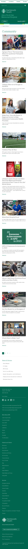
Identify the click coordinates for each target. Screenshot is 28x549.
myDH (3, 468)
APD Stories (5, 368)
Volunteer (4, 435)
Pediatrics (4, 508)
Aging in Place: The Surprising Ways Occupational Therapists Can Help (12, 53)
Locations (11, 1)
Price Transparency (6, 539)
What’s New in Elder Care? (11, 338)
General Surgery (5, 488)
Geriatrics (4, 490)
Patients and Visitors (7, 442)
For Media (5, 366)
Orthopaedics (4, 503)
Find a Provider (5, 460)
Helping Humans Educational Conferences (12, 376)
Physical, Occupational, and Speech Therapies (11, 510)
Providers (3, 1)
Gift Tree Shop (5, 455)
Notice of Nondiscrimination (7, 534)
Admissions (4, 445)
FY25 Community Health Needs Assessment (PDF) (12, 407)
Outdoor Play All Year (9, 150)
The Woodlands (5, 437)
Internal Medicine (5, 495)
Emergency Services (6, 483)
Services (4, 480)
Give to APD (4, 422)
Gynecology (4, 493)
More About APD (6, 414)
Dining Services (5, 450)
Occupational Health (6, 500)
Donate (25, 1)
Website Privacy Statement (7, 536)
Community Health (6, 420)
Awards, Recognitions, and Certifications (12, 374)
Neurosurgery (5, 498)
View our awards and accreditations (10, 529)
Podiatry (3, 513)
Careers (18, 1)
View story (4, 61)
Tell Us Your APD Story (8, 371)
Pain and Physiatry (5, 505)
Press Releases (6, 363)
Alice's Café (4, 448)
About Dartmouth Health (8, 524)
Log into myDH (21, 21)
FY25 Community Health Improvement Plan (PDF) (11, 405)
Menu (5, 21)
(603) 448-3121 (5, 392)
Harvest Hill (4, 425)
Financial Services (5, 458)
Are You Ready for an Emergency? (13, 309)
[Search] (25, 5)
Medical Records (5, 465)
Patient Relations (5, 470)
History (3, 430)
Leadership (4, 427)
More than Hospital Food (10, 217)
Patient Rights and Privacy (7, 473)
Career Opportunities (6, 417)
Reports (3, 432)
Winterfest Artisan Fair (8, 379)
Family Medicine (5, 485)
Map (3, 463)
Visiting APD (4, 475)
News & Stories (6, 26)
